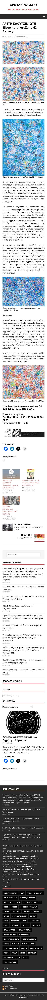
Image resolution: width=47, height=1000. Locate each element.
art (22, 893)
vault (14, 953)
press (6, 953)
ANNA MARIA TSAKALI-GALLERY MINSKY (17, 871)
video (22, 953)
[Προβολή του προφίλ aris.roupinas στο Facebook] (4, 974)
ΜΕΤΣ (25, 957)
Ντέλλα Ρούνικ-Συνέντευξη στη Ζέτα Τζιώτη (19, 861)
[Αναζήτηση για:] (23, 554)
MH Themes (23, 998)
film (5, 925)
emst (6, 921)
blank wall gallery (32, 902)
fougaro (14, 925)
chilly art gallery (12, 911)
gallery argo (9, 930)
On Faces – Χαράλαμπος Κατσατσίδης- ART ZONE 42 (10, 510)
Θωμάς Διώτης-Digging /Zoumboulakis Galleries (21, 856)
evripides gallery (18, 921)
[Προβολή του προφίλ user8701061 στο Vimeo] (18, 974)
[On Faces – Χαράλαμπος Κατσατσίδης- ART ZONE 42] (11, 500)
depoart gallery (19, 916)
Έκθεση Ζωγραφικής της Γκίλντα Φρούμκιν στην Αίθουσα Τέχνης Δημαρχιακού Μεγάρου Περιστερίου (22, 638)
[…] (28, 752)
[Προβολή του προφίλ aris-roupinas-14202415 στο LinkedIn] (12, 974)
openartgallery (22, 36)
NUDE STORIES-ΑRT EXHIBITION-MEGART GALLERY (21, 859)
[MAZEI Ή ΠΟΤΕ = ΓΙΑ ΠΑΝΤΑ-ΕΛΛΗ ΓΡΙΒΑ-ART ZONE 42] (31, 474)
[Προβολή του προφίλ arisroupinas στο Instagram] (9, 974)
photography (36, 948)
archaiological (10, 893)
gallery (25, 925)
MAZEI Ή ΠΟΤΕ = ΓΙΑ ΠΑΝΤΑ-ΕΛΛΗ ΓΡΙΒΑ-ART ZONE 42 (30, 482)
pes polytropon (11, 948)
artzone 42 (8, 902)
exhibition (34, 921)
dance (6, 916)
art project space (27, 898)
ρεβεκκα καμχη (10, 962)
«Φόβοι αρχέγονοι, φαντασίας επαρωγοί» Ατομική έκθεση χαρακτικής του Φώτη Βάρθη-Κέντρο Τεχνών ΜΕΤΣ (23, 650)
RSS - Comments (10, 989)
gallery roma (24, 930)
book (6, 907)
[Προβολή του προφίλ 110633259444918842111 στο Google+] (20, 974)
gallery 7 (36, 925)
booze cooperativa (28, 907)
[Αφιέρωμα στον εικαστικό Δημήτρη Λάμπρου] (23, 733)
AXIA (18, 902)
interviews (24, 934)
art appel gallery (34, 893)
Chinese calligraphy (31, 911)
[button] (43, 16)
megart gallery (29, 939)
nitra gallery (28, 944)
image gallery (10, 934)
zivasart (32, 953)
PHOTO (24, 948)
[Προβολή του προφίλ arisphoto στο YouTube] (15, 974)
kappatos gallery (11, 939)
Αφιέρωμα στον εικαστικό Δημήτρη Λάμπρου (20, 738)
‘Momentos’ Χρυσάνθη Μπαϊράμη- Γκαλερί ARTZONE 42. (10, 484)
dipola (33, 916)
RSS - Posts (8, 986)
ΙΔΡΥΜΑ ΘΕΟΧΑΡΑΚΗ (12, 957)
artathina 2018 (10, 898)
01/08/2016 (9, 36)
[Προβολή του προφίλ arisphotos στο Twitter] (6, 974)
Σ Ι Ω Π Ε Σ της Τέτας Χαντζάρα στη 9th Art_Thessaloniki (23, 828)
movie (6, 944)
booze (14, 907)
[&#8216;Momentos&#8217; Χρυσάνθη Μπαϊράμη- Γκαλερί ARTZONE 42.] (11, 474)
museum (15, 944)
